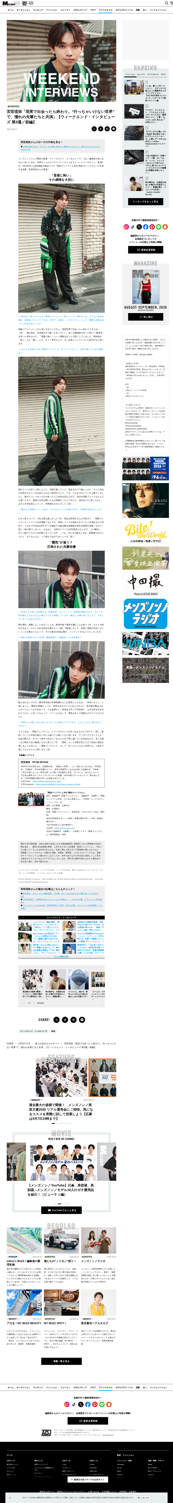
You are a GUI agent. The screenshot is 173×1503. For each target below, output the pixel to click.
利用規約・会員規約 (127, 1491)
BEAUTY (50, 1100)
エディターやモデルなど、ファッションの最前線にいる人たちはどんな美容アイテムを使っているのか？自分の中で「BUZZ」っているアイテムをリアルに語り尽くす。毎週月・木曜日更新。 (24, 1337)
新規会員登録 (148, 250)
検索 (165, 3)
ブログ (93, 10)
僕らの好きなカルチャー (47, 1043)
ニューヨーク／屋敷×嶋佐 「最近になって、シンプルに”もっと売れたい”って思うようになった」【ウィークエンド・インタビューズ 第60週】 (46, 927)
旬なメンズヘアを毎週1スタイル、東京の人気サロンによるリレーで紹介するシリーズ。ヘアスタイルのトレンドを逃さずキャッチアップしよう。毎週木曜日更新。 (98, 1337)
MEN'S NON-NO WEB (10, 3)
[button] (34, 1003)
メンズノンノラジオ (93, 1261)
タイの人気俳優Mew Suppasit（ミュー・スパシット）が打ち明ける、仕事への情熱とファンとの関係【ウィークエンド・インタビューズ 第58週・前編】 (90, 938)
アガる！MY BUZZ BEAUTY (24, 1323)
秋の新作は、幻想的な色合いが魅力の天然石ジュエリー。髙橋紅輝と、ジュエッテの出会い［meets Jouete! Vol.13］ (55, 996)
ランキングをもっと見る (145, 201)
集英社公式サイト (47, 1491)
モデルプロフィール (124, 10)
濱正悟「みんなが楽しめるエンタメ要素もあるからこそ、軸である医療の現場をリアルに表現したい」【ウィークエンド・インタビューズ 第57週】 (46, 950)
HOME (10, 1043)
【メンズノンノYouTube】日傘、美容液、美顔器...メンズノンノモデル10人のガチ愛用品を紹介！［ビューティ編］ (61, 1189)
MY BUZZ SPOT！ (55, 1323)
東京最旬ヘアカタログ (94, 1323)
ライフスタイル (105, 10)
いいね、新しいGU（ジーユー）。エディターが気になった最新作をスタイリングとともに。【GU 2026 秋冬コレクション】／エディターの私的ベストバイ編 (156, 93)
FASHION (103, 1100)
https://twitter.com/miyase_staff (47, 781)
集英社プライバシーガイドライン (71, 1491)
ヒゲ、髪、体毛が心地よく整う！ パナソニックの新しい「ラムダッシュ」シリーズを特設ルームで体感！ (75, 1109)
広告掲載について (109, 1491)
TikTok (133, 227)
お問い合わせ (93, 1491)
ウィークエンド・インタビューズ (33, 1031)
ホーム (11, 10)
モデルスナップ (80, 10)
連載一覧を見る (61, 1361)
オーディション (23, 10)
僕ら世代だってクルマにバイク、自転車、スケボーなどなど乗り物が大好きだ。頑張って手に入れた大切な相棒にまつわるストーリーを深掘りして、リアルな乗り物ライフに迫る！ (61, 1275)
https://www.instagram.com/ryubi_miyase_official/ (58, 784)
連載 (138, 10)
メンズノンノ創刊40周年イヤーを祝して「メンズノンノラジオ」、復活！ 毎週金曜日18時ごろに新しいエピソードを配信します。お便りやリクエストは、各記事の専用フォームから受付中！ (98, 1275)
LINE (113, 128)
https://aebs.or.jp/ (108, 1435)
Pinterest (152, 227)
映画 (53, 1031)
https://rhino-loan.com (65, 828)
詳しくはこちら (143, 1498)
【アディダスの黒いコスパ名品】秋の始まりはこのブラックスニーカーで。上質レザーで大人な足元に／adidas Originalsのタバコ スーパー (155, 138)
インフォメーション (158, 10)
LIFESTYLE (14, 106)
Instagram (126, 227)
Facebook (146, 227)
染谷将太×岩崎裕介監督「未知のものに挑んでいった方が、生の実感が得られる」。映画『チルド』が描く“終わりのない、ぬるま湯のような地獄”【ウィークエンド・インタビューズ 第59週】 (90, 930)
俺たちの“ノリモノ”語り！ (60, 1261)
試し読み (148, 317)
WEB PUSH (165, 227)
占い (145, 10)
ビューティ (65, 10)
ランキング (38, 10)
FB (100, 128)
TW (94, 128)
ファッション (52, 10)
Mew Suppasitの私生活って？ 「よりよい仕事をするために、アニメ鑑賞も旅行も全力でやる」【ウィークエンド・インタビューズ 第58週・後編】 (47, 938)
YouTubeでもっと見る (64, 1210)
